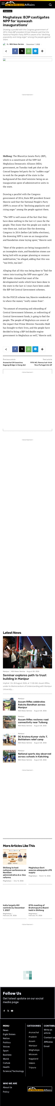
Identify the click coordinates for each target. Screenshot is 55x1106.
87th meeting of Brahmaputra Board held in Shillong (39, 908)
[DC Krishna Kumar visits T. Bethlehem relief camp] (9, 739)
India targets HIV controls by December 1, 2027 (14, 908)
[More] (42, 51)
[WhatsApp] (29, 51)
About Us (7, 1087)
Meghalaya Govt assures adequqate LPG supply (40, 870)
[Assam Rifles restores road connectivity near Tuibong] (9, 722)
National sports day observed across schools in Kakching (34, 755)
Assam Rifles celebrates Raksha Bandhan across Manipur (31, 704)
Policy (6, 1091)
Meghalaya (7, 11)
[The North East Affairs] (19, 3)
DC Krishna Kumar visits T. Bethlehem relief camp (33, 738)
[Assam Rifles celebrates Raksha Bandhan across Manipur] (9, 704)
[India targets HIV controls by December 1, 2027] (14, 894)
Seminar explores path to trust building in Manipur (24, 676)
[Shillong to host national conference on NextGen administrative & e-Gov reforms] (14, 857)
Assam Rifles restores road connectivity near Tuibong (33, 721)
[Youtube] (12, 1011)
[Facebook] (15, 51)
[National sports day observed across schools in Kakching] (9, 756)
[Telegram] (35, 51)
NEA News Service (17, 44)
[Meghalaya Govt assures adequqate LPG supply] (40, 857)
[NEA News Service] (5, 44)
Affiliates (48, 1042)
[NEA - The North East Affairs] (40, 1089)
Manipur (6, 671)
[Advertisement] (27, 123)
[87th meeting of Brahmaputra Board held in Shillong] (40, 894)
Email (47, 1046)
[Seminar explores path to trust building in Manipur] (27, 652)
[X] (22, 51)
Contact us (49, 1037)
